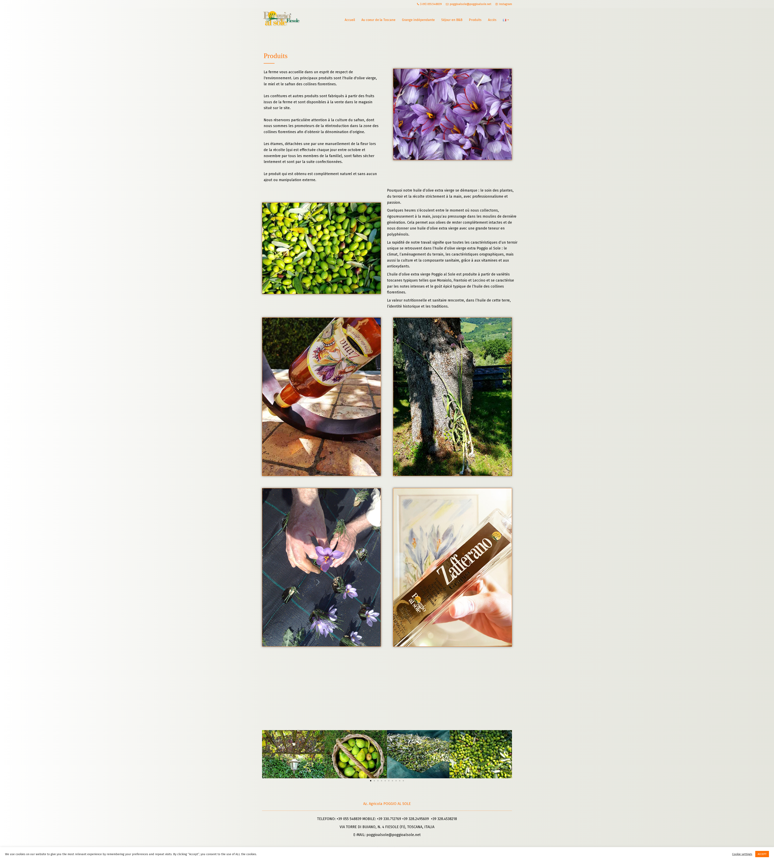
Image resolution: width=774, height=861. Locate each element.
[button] (370, 780)
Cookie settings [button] (742, 854)
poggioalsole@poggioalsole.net (393, 835)
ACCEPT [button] (762, 854)
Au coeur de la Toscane (378, 20)
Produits (475, 20)
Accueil (350, 20)
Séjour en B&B (451, 20)
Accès (492, 20)
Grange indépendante (418, 20)
